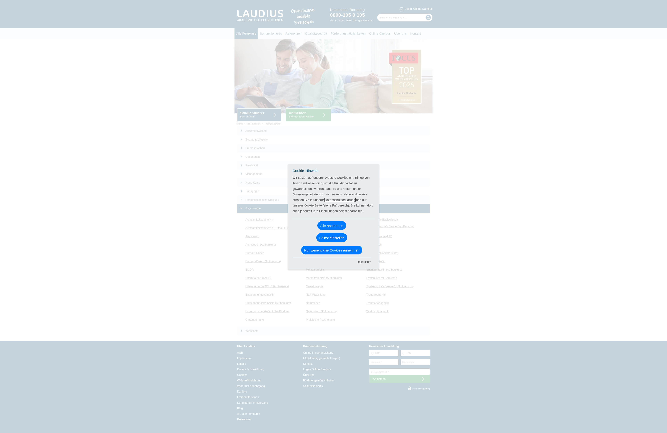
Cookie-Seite (313, 205)
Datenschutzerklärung (340, 200)
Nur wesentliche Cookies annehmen (331, 250)
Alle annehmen (331, 226)
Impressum (364, 261)
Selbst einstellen (331, 238)
